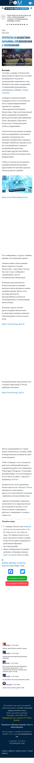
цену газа (7, 555)
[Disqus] (17, 613)
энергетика (12, 562)
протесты (22, 562)
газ (18, 562)
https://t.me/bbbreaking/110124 (15, 197)
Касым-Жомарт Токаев (22, 487)
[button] (7, 24)
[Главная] (16, 3)
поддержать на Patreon (17, 583)
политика (5, 562)
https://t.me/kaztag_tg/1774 (13, 324)
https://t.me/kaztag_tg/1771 (13, 392)
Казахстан (5, 565)
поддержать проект (17, 578)
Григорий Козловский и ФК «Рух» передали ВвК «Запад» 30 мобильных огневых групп (19, 18)
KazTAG (14, 479)
